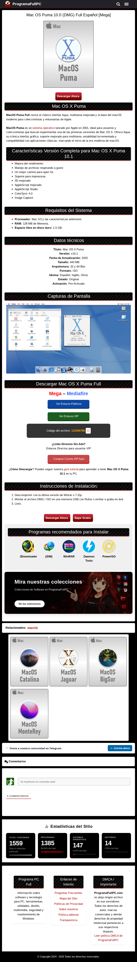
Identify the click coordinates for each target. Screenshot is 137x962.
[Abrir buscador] (118, 4)
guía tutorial (71, 469)
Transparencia (68, 920)
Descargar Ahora (68, 96)
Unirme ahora (122, 748)
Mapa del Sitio (68, 898)
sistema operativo (43, 128)
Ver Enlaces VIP (69, 416)
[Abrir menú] (126, 4)
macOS (32, 628)
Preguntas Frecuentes (68, 893)
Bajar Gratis (83, 518)
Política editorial (68, 914)
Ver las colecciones (30, 603)
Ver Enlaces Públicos (69, 403)
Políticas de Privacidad (68, 903)
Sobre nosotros (68, 909)
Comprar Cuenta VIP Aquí (68, 458)
